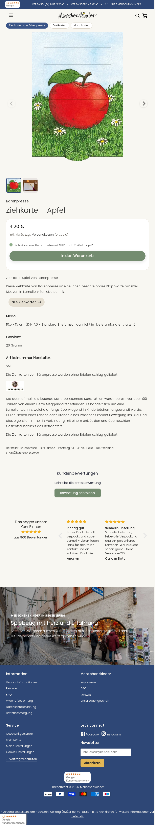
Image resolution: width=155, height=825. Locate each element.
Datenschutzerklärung (21, 707)
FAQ (9, 694)
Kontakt (86, 694)
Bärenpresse (17, 201)
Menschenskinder (92, 787)
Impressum (88, 682)
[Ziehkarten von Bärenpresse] (15, 390)
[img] (31, 532)
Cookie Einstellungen (20, 752)
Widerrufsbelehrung (19, 700)
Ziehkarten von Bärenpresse (27, 25)
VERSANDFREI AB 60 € (84, 4)
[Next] (143, 103)
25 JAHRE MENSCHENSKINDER (123, 4)
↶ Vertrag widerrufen (21, 759)
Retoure (11, 688)
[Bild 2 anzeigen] (30, 185)
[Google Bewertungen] (12, 4)
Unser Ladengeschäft (95, 700)
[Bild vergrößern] (77, 103)
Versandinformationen (21, 682)
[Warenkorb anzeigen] (145, 14)
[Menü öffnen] (11, 15)
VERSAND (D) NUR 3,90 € (48, 4)
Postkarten (59, 25)
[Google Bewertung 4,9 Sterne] (13, 819)
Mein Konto (13, 739)
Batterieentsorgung (19, 713)
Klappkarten (81, 25)
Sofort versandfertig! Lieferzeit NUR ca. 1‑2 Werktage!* (54, 245)
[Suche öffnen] (137, 13)
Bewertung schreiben (77, 493)
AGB (83, 688)
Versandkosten (43, 234)
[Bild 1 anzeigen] (13, 185)
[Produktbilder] (77, 103)
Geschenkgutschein (19, 733)
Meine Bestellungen (19, 746)
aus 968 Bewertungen (31, 537)
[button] (61, 535)
